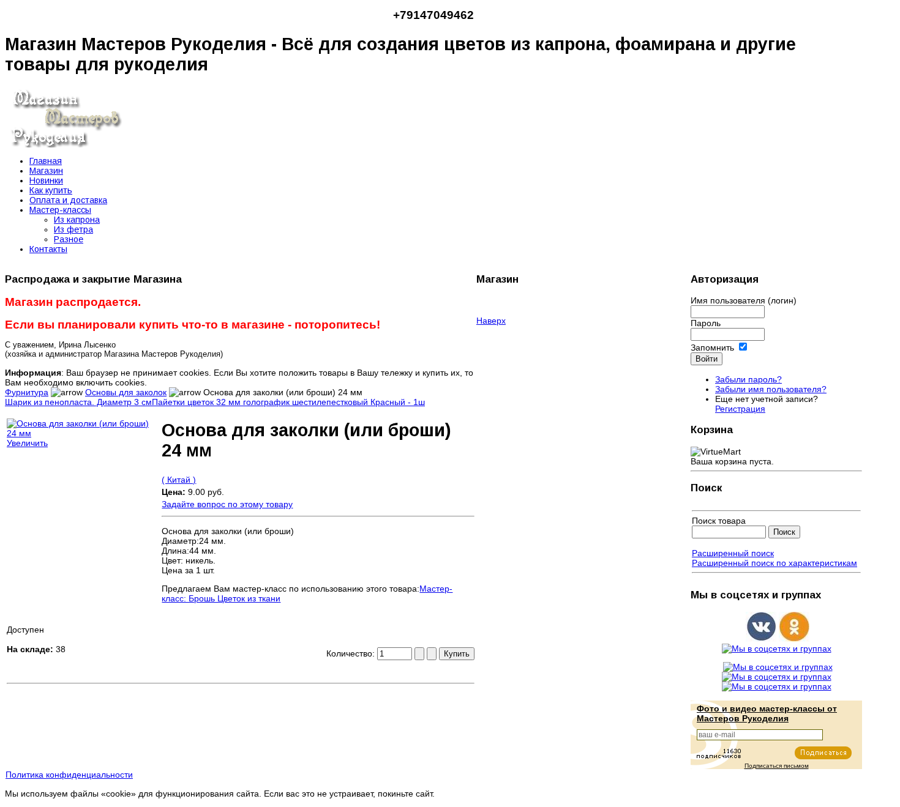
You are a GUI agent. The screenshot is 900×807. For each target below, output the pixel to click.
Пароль (706, 323)
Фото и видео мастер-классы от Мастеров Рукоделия (767, 713)
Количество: (351, 653)
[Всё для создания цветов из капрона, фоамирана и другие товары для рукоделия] (66, 144)
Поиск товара (719, 521)
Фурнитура (26, 392)
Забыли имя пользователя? (771, 389)
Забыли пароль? (748, 379)
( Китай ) (179, 480)
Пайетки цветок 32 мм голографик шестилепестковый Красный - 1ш (288, 402)
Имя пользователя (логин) (744, 300)
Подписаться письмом (776, 765)
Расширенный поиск (733, 553)
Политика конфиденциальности (69, 774)
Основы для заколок (126, 392)
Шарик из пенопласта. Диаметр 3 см (78, 402)
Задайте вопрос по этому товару (227, 504)
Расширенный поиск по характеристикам (774, 563)
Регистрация (740, 409)
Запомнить (712, 347)
